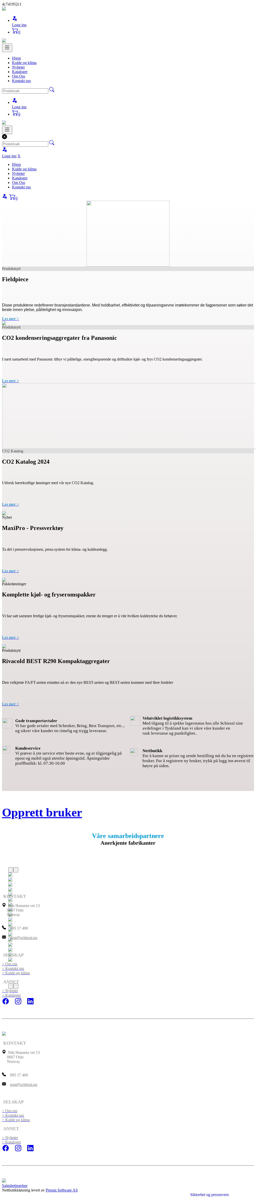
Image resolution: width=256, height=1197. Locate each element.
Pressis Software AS (62, 1190)
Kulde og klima (24, 63)
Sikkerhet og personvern (209, 1194)
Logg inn (19, 25)
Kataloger (20, 72)
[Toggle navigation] (7, 48)
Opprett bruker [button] (42, 812)
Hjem (16, 58)
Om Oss (18, 76)
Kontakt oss (21, 81)
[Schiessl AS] (4, 9)
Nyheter (18, 67)
